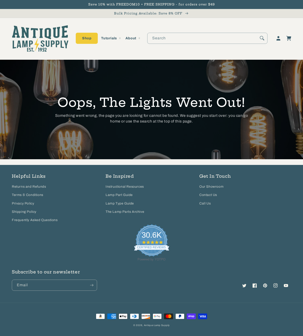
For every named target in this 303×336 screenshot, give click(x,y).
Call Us (205, 203)
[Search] (262, 38)
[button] (87, 38)
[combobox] (207, 38)
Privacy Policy (23, 203)
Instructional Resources (125, 186)
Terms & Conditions (27, 195)
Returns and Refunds (29, 186)
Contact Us (208, 195)
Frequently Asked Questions (35, 220)
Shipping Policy (24, 211)
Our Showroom (211, 186)
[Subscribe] (91, 285)
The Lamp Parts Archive (125, 211)
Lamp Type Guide (120, 203)
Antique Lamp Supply (157, 325)
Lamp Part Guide (119, 195)
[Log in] (278, 38)
